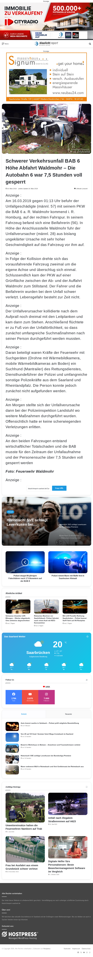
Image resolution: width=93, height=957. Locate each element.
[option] (46, 521)
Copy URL (59, 488)
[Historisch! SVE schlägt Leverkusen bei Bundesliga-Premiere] (12, 759)
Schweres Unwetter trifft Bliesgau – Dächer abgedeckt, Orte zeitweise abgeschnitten (18, 618)
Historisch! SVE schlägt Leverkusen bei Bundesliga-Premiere (46, 756)
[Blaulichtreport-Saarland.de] (46, 44)
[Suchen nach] (90, 44)
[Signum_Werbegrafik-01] (46, 77)
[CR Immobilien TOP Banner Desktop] (46, 21)
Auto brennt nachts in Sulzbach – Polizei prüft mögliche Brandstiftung (50, 723)
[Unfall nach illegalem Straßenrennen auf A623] (67, 804)
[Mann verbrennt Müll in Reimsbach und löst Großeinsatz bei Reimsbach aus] (12, 769)
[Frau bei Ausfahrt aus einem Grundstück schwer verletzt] (25, 849)
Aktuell (10, 512)
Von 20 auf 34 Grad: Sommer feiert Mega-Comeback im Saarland (47, 734)
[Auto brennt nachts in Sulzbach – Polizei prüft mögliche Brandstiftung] (12, 726)
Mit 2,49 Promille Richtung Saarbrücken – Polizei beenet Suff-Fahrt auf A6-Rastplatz (75, 618)
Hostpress (46, 949)
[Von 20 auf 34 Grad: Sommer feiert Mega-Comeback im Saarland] (12, 737)
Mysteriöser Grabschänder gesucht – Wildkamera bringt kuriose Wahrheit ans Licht (30, 522)
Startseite (67, 949)
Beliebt (24, 714)
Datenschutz (86, 949)
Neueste (68, 714)
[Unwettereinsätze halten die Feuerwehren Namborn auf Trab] (25, 807)
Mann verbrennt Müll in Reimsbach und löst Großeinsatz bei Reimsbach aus (52, 766)
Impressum (76, 949)
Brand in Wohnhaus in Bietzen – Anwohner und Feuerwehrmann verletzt (50, 745)
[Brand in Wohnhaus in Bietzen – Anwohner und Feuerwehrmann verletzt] (12, 748)
